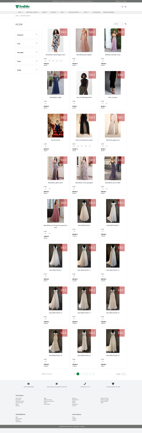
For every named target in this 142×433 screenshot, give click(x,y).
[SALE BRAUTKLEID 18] (113, 298)
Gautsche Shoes (105, 398)
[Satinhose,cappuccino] (113, 125)
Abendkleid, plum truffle (112, 183)
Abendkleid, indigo (55, 97)
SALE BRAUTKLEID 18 (112, 313)
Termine (74, 418)
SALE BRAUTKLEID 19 (55, 355)
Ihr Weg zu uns (119, 1)
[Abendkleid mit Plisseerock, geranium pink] (55, 211)
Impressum (18, 421)
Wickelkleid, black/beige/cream (55, 55)
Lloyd (102, 402)
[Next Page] (93, 373)
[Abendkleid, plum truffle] (113, 168)
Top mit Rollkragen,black (84, 97)
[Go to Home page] (23, 7)
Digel (45, 398)
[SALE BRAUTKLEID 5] (84, 211)
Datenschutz (19, 418)
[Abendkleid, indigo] (55, 83)
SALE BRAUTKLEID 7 (55, 270)
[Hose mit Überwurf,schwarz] (84, 125)
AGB (17, 417)
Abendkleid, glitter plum (55, 183)
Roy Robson (75, 404)
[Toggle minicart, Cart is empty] (125, 6)
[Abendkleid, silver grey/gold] (84, 168)
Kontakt (124, 1)
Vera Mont (18, 399)
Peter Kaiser (19, 398)
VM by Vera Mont (20, 401)
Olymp (74, 401)
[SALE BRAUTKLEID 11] (84, 256)
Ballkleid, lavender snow (112, 55)
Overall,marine (55, 140)
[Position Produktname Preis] (118, 23)
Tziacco (74, 405)
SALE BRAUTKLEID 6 (113, 225)
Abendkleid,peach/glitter (84, 55)
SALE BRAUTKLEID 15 (55, 313)
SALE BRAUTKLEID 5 (84, 225)
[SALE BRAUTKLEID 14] (113, 256)
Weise (17, 404)
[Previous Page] (74, 373)
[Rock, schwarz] (113, 83)
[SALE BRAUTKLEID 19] (55, 341)
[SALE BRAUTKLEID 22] (84, 341)
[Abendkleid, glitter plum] (55, 168)
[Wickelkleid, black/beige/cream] (55, 40)
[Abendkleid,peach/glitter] (84, 40)
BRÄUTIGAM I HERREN (31, 12)
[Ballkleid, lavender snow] (113, 40)
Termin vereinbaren (108, 12)
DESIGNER (53, 12)
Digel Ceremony (48, 399)
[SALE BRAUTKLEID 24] (113, 341)
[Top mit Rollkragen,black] (84, 83)
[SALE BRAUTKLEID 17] (84, 298)
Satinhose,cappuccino (113, 140)
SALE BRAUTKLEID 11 (84, 270)
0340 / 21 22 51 (26, 1)
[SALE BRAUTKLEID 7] (55, 256)
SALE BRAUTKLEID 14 (112, 270)
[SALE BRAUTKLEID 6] (113, 211)
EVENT (62, 12)
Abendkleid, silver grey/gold (84, 183)
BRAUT (20, 12)
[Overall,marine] (55, 125)
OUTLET (86, 12)
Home (17, 15)
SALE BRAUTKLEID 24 (112, 355)
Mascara (74, 398)
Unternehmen (96, 12)
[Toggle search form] (122, 6)
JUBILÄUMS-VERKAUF (74, 12)
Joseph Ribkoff (104, 401)
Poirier (74, 402)
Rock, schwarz (112, 97)
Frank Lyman (47, 404)
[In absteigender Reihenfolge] (125, 24)
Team (73, 417)
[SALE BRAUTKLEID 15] (55, 298)
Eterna (45, 402)
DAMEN (44, 12)
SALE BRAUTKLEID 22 (84, 355)
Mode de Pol (75, 399)
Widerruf (18, 420)
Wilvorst (18, 405)
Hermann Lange (105, 399)
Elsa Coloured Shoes (49, 401)
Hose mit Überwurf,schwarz (84, 140)
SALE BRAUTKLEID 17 (84, 313)
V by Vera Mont (19, 402)
